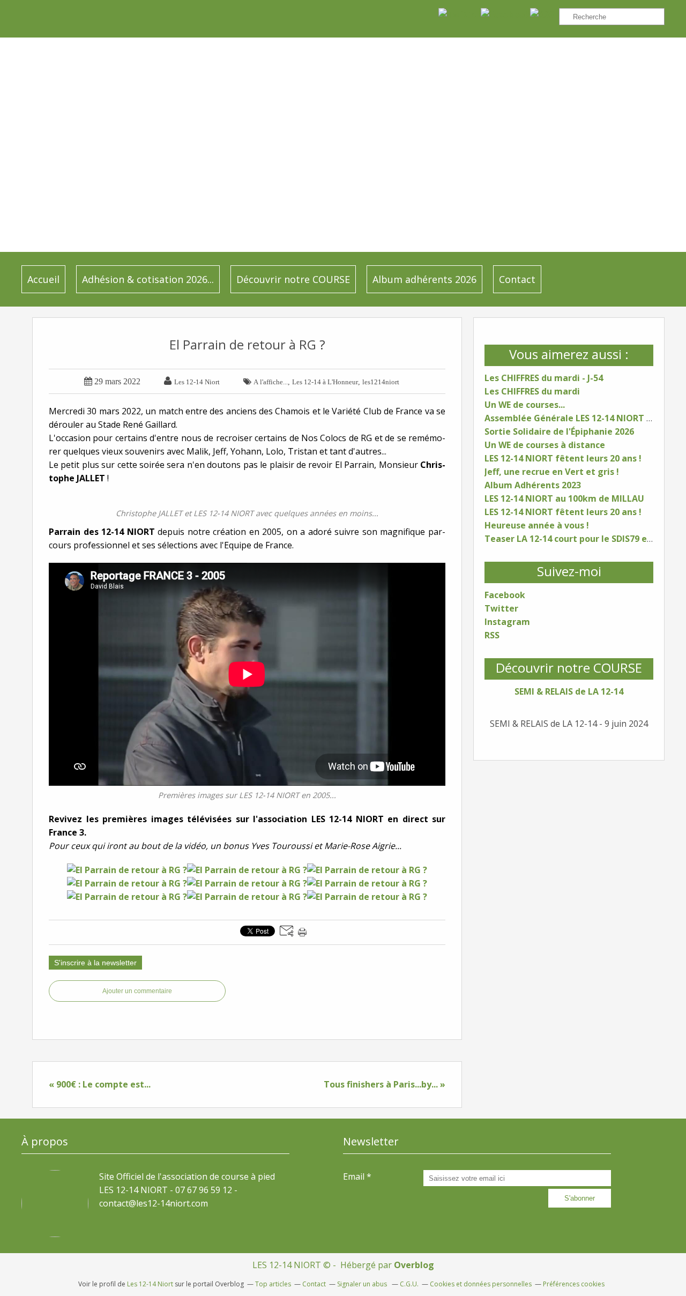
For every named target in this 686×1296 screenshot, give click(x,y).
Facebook (504, 595)
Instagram (507, 622)
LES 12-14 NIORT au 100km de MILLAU (564, 498)
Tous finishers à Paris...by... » (384, 1084)
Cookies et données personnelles (481, 1283)
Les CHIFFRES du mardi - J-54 (543, 378)
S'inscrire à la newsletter (95, 962)
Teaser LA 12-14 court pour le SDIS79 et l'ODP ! (582, 539)
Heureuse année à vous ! (536, 525)
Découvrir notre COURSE (293, 279)
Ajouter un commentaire (137, 991)
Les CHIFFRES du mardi (532, 391)
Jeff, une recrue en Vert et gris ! (551, 472)
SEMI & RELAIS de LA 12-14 (568, 691)
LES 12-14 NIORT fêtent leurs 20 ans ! (563, 458)
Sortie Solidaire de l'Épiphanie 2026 (559, 431)
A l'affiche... (270, 381)
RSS (491, 635)
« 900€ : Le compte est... (100, 1084)
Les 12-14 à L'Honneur (325, 381)
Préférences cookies (574, 1283)
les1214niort (380, 381)
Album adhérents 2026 (424, 279)
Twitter (501, 608)
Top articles (273, 1283)
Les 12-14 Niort (150, 1283)
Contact (517, 279)
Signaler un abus (363, 1283)
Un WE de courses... (524, 405)
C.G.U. (409, 1283)
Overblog (414, 1265)
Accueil (43, 279)
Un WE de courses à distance (544, 445)
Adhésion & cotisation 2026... (148, 279)
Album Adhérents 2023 (532, 485)
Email (353, 1176)
